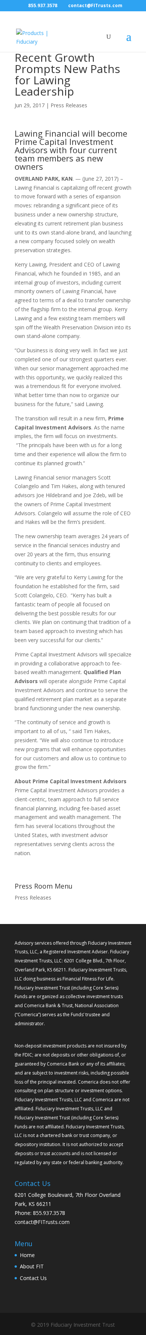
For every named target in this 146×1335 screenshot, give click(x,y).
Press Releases (69, 105)
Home (27, 1255)
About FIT (32, 1266)
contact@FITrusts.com (42, 1221)
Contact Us (33, 1278)
